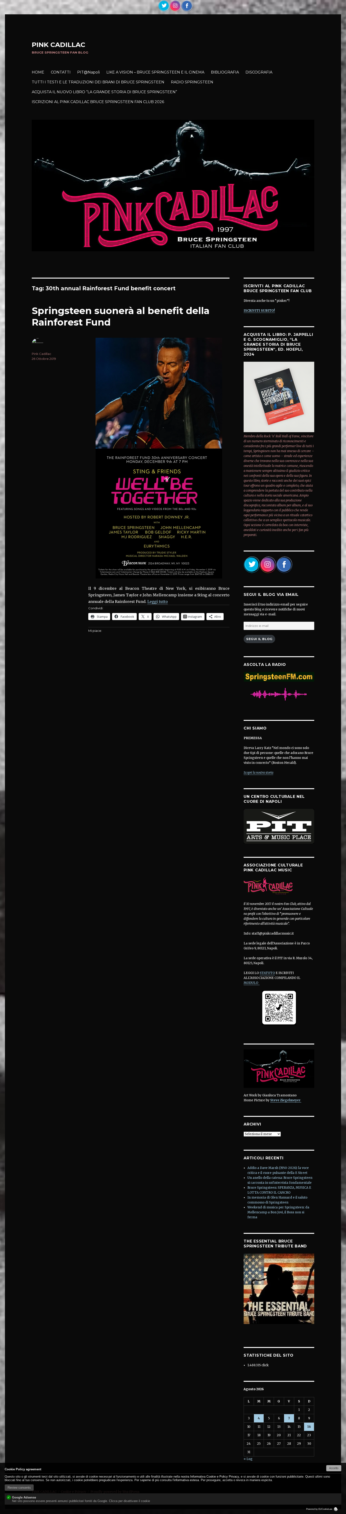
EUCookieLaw (325, 1509)
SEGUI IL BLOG (259, 639)
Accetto (333, 1468)
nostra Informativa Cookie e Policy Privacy (210, 1476)
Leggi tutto (157, 601)
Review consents (19, 1487)
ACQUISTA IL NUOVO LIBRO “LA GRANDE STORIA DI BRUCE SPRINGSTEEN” (104, 92)
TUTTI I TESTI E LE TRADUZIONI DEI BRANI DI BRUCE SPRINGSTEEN (98, 82)
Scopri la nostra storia (258, 773)
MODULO (252, 983)
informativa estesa (186, 1480)
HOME (38, 72)
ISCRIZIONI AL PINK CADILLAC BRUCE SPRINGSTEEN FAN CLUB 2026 (98, 102)
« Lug (248, 1459)
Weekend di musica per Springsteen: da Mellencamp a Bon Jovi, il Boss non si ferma (278, 1212)
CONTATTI (61, 72)
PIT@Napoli (88, 72)
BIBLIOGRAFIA (225, 72)
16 (309, 1427)
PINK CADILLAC (58, 45)
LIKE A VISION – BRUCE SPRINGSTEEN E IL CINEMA (155, 72)
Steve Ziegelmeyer (285, 1100)
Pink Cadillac (41, 354)
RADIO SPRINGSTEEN (192, 82)
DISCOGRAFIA (258, 72)
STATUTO (267, 973)
